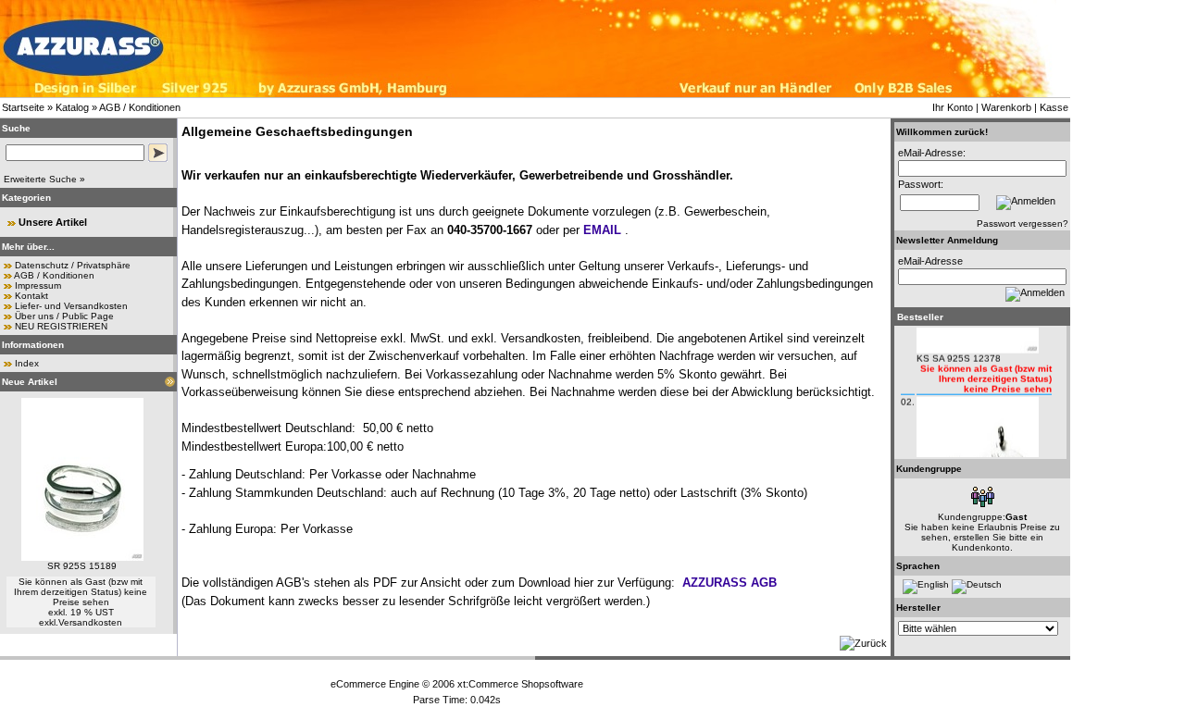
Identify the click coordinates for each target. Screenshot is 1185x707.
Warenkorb (1006, 107)
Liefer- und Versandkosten (71, 306)
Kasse (1054, 107)
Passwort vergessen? (1022, 223)
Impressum (38, 285)
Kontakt (31, 296)
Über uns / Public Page (64, 316)
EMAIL (602, 230)
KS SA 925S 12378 (959, 352)
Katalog (72, 107)
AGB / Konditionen (140, 107)
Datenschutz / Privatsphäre (73, 265)
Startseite (23, 107)
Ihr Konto (952, 107)
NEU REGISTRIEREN (61, 326)
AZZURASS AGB (729, 582)
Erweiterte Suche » (44, 179)
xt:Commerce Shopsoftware (520, 683)
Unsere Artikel (53, 222)
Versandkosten (90, 622)
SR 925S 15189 (82, 566)
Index (27, 363)
